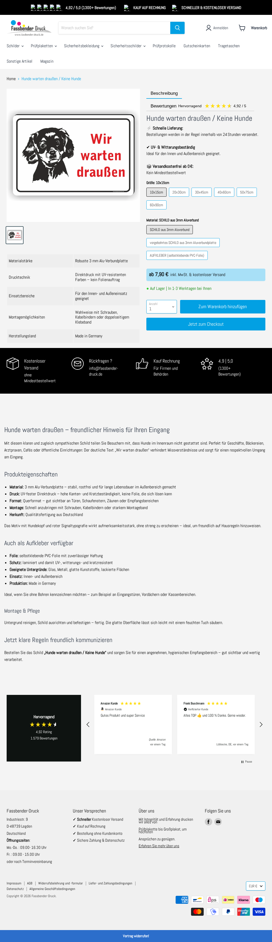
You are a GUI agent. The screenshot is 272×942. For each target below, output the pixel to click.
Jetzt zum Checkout (206, 324)
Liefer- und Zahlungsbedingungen (110, 883)
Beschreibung (164, 93)
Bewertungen (199, 106)
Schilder (14, 46)
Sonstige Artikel (19, 61)
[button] (88, 724)
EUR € (253, 886)
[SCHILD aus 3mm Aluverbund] (170, 235)
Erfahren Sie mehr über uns (159, 845)
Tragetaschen (229, 46)
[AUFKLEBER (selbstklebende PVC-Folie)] (177, 261)
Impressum (14, 883)
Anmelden (220, 27)
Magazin (46, 61)
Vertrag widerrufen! (136, 936)
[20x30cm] (179, 198)
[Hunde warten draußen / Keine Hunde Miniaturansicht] (14, 235)
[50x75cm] (247, 198)
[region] (174, 724)
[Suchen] (177, 28)
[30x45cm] (202, 198)
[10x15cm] (157, 198)
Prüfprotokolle (164, 46)
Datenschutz (15, 889)
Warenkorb (259, 27)
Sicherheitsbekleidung (82, 46)
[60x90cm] (157, 210)
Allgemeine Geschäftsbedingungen (52, 889)
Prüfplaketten (42, 46)
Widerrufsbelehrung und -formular (60, 883)
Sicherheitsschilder (126, 46)
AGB (29, 883)
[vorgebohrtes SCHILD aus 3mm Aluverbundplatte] (183, 248)
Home (11, 78)
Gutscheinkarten (197, 46)
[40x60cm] (225, 198)
